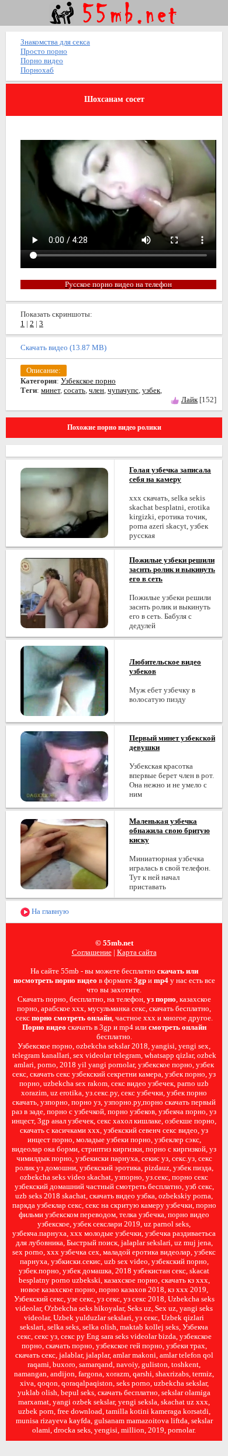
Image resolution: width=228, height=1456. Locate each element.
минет (50, 390)
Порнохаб (37, 70)
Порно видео (41, 60)
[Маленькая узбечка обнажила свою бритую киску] (64, 853)
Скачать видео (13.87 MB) (63, 347)
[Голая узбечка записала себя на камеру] (64, 502)
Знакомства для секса (55, 41)
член (96, 390)
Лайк (189, 399)
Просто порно (43, 51)
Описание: (43, 370)
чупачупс (123, 390)
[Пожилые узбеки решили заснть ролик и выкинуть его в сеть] (64, 592)
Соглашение (92, 952)
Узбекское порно (88, 380)
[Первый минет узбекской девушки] (64, 765)
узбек (151, 390)
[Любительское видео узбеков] (64, 680)
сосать (74, 390)
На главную (49, 911)
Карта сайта (137, 952)
